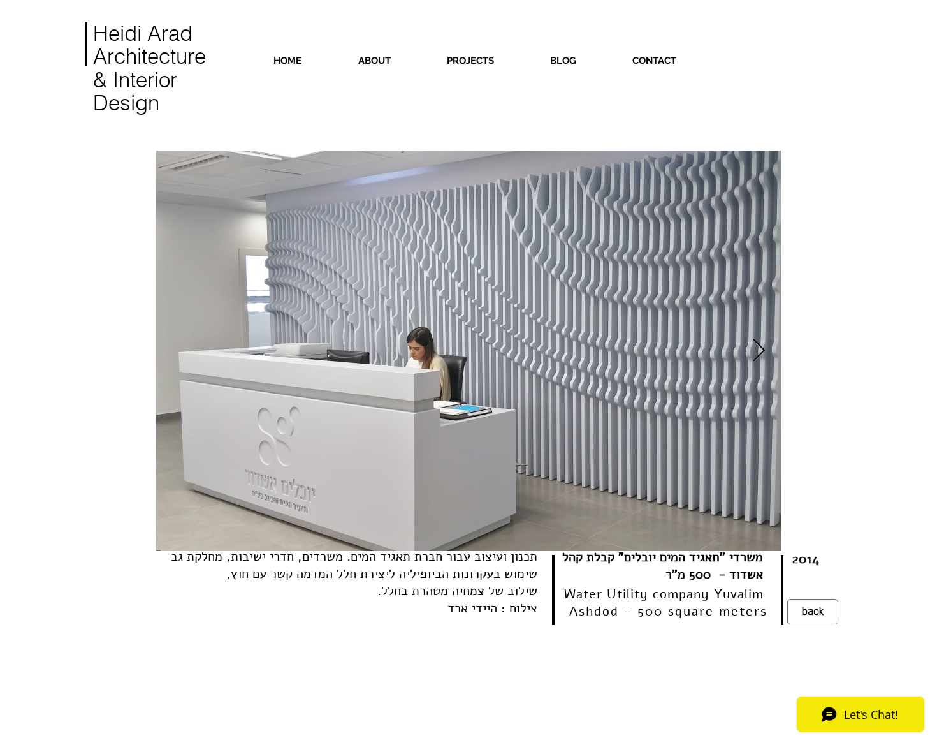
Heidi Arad (142, 33)
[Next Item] (759, 351)
